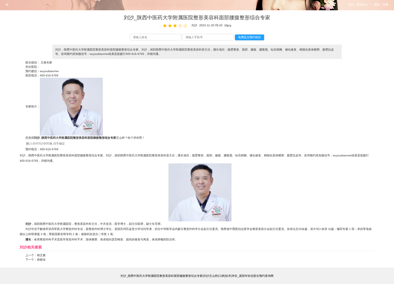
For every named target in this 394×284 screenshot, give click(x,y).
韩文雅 (41, 255)
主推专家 (46, 62)
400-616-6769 (49, 75)
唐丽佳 (41, 259)
